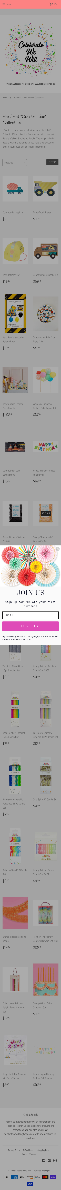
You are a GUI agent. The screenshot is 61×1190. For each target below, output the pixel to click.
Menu (9, 4)
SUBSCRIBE (30, 626)
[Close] (58, 549)
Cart (56, 4)
